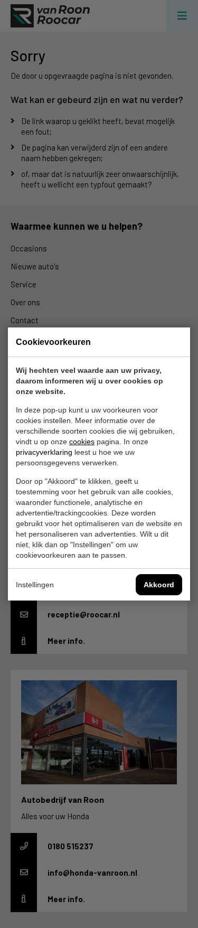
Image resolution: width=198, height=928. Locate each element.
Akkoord (159, 584)
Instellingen (35, 584)
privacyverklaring (44, 452)
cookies (82, 441)
